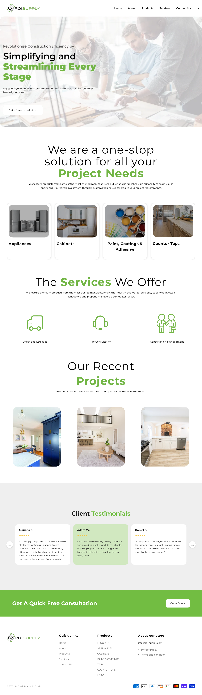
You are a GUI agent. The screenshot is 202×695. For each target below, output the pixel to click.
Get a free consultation (23, 110)
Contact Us (183, 8)
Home (118, 8)
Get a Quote (177, 603)
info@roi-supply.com (150, 643)
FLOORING (103, 643)
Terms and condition (153, 654)
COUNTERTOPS (106, 669)
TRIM (100, 664)
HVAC (100, 675)
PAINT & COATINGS (108, 659)
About (132, 8)
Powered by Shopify (32, 686)
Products (148, 8)
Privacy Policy (149, 649)
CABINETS (103, 653)
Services (164, 8)
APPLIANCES (105, 648)
